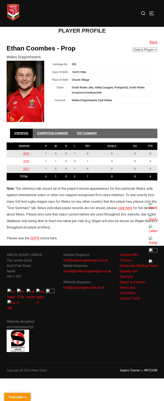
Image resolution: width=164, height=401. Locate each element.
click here (125, 208)
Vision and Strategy (134, 266)
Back (153, 42)
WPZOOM (150, 370)
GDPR (34, 238)
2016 (26, 161)
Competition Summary (52, 133)
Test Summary (87, 133)
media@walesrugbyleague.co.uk (87, 271)
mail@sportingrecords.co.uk (84, 288)
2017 (26, 168)
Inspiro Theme (130, 370)
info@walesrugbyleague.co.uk (85, 260)
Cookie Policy (130, 298)
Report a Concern (132, 282)
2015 (26, 153)
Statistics (21, 133)
